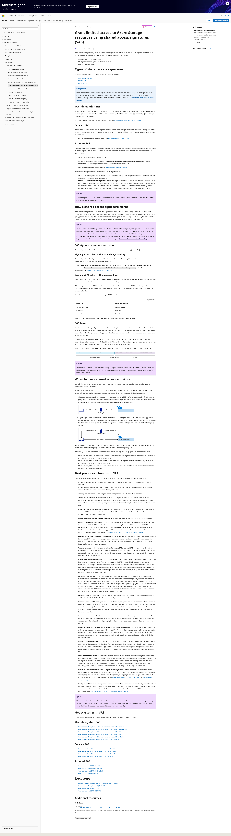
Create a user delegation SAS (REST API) (127, 120)
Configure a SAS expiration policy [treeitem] (19, 102)
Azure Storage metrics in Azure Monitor (125, 677)
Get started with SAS (199, 40)
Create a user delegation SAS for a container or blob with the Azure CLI (102, 729)
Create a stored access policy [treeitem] (18, 99)
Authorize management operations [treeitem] (17, 105)
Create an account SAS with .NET (89, 766)
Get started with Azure (221, 20)
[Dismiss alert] (227, 3)
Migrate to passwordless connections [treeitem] (17, 108)
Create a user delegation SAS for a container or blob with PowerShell (101, 727)
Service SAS (82, 81)
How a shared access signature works (204, 32)
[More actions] (154, 26)
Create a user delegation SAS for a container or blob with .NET (99, 732)
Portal (209, 20)
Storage (89, 27)
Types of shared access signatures (204, 30)
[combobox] (20, 28)
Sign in (227, 16)
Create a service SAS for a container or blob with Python (97, 751)
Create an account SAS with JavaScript (91, 771)
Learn (77, 27)
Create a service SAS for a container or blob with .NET (96, 749)
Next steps (196, 42)
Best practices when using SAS (202, 37)
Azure (82, 27)
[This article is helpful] (208, 48)
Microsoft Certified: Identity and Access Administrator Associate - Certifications (100, 808)
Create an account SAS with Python (90, 768)
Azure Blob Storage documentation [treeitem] (14, 33)
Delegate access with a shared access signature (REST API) (98, 783)
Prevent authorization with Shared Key (133, 239)
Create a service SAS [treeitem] (15, 92)
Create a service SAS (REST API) (118, 139)
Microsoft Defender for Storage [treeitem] (14, 121)
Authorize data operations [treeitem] (16, 69)
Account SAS (82, 83)
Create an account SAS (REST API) (117, 168)
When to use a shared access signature (205, 35)
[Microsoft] (3, 16)
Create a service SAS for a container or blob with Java (96, 756)
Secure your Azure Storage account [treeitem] (15, 49)
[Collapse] (38, 25)
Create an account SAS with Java (89, 773)
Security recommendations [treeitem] (13, 52)
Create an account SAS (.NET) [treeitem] (18, 95)
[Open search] (222, 15)
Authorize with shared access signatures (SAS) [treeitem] (23, 85)
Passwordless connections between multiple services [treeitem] (19, 113)
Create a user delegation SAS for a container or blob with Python (100, 734)
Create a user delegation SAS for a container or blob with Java (99, 739)
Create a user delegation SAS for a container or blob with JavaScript (101, 737)
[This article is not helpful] (211, 48)
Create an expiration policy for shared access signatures (124, 532)
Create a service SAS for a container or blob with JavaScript (98, 754)
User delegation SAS (85, 78)
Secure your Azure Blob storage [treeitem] (14, 46)
